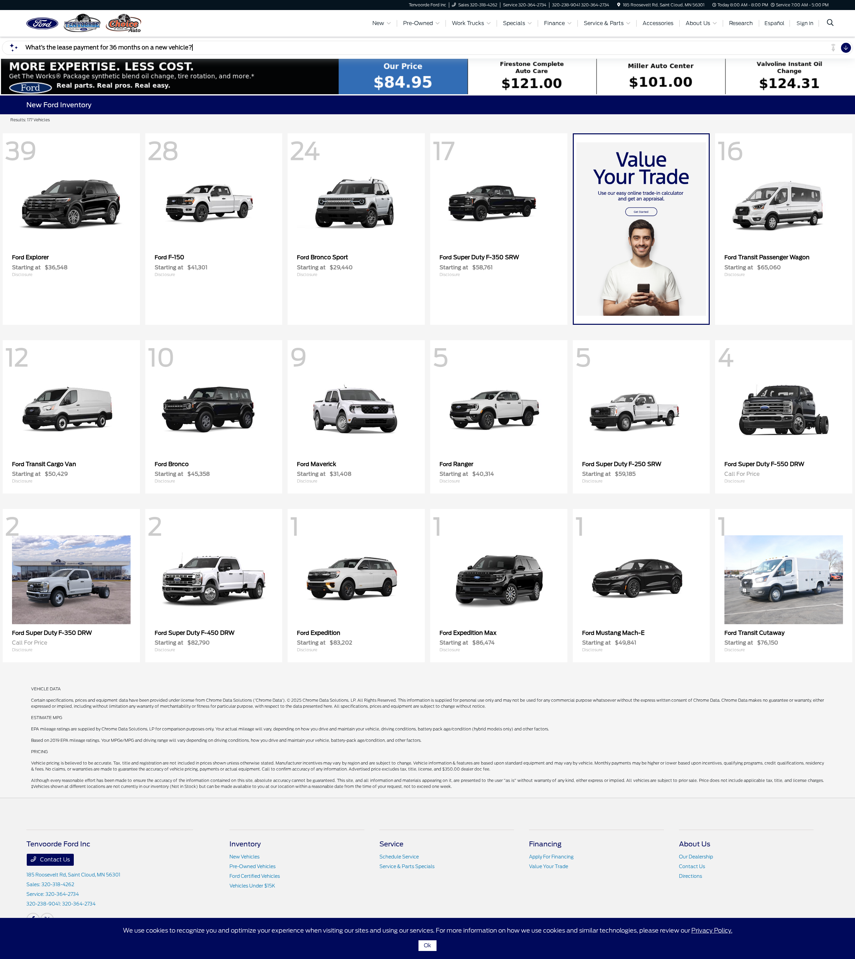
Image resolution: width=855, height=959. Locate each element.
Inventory (245, 844)
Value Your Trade (548, 866)
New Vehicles (244, 856)
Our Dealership (696, 856)
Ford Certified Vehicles (254, 876)
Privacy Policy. (711, 930)
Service (391, 844)
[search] (830, 23)
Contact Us (54, 859)
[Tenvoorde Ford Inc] (83, 23)
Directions (690, 876)
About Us (694, 844)
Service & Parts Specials (407, 866)
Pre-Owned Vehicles (252, 866)
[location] (618, 4)
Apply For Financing (551, 856)
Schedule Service (399, 856)
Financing (545, 844)
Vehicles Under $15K (252, 885)
